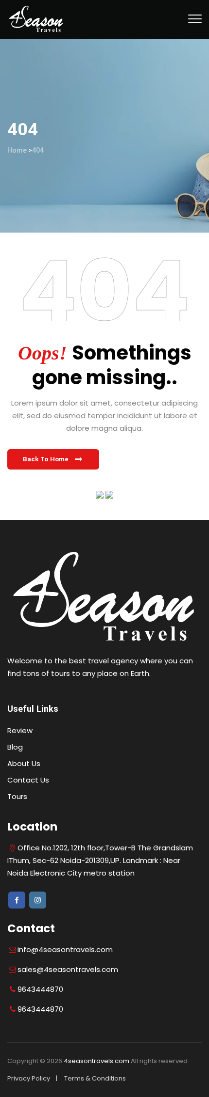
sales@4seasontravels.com (67, 969)
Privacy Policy (28, 1078)
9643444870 (40, 989)
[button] (53, 459)
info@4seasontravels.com (65, 949)
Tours (17, 796)
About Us (23, 763)
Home (17, 150)
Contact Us (28, 780)
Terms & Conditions (95, 1078)
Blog (15, 747)
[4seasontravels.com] (36, 19)
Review (20, 730)
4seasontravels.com (96, 1061)
